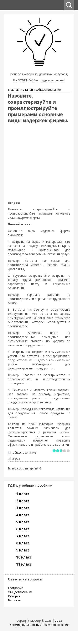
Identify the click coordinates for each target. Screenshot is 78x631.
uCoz (58, 621)
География (15, 588)
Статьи (28, 90)
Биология (14, 600)
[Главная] (39, 69)
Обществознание (48, 90)
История (14, 596)
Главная (14, 90)
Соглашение (60, 625)
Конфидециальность (24, 625)
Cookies (45, 625)
